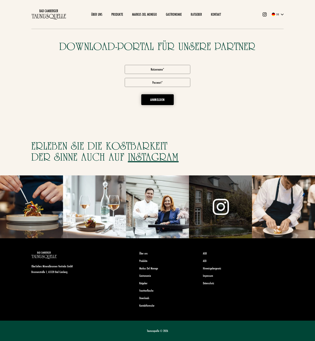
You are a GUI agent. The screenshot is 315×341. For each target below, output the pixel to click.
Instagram (153, 157)
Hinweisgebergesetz (212, 268)
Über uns (96, 14)
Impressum (208, 276)
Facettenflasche (146, 290)
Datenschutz (208, 283)
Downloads (144, 298)
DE (277, 14)
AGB (205, 253)
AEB (204, 261)
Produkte (117, 14)
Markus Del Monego (144, 14)
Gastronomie (174, 14)
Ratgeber (196, 14)
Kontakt (216, 14)
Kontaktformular (146, 305)
